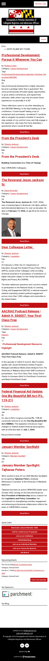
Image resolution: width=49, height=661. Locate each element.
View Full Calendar (38, 580)
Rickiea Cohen (10, 66)
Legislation (15, 256)
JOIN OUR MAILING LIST (24, 633)
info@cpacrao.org (29, 631)
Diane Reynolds (11, 190)
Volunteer (38, 74)
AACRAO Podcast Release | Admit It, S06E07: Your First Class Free (21, 315)
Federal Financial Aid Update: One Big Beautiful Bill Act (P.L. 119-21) (23, 396)
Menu (4, 3)
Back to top (23, 651)
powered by (18, 657)
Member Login (40, 4)
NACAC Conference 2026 (22, 565)
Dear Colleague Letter (18, 247)
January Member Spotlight (20, 447)
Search (43, 39)
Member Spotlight (17, 456)
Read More (24, 132)
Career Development (19, 68)
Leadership (29, 74)
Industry (5, 335)
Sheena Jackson (11, 144)
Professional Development (13, 74)
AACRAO (13, 77)
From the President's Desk (20, 138)
